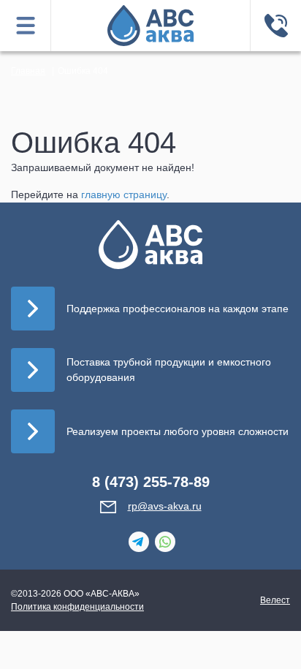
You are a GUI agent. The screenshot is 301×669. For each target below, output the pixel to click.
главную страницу (124, 194)
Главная (28, 71)
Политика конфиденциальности (77, 607)
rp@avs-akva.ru (165, 506)
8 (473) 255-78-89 (151, 482)
